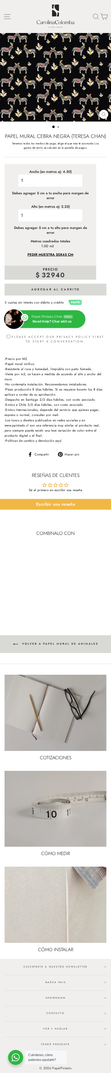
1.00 (44, 246)
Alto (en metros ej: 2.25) (50, 206)
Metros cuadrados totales (50, 241)
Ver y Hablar (55, 1028)
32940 (53, 275)
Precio (50, 269)
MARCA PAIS (55, 982)
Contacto (55, 1013)
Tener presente (55, 1044)
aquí (59, 440)
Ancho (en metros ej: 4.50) (50, 171)
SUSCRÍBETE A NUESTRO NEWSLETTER (55, 966)
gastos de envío (33, 148)
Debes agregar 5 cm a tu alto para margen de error (50, 230)
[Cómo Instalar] (55, 905)
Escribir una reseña (55, 504)
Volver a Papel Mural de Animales (59, 644)
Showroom (55, 997)
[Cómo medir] (55, 809)
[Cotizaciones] (55, 713)
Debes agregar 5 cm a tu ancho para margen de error (50, 195)
